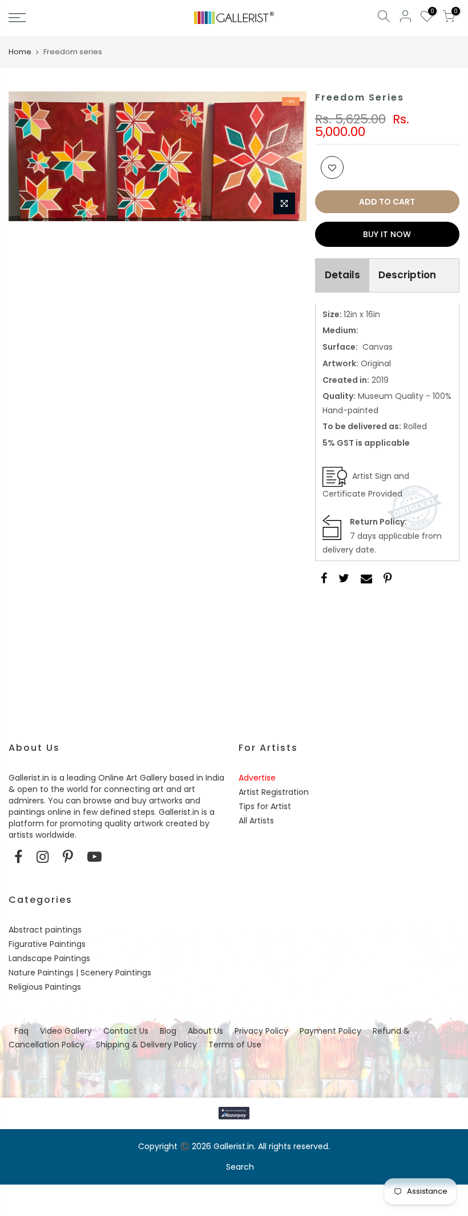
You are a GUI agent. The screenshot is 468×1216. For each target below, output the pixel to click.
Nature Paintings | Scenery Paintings (80, 972)
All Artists (256, 820)
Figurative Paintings (47, 944)
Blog (168, 1031)
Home (20, 52)
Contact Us (125, 1031)
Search (240, 1167)
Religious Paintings (45, 987)
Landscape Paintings (49, 958)
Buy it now (387, 234)
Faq (21, 1031)
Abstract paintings (45, 929)
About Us (205, 1031)
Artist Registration (274, 792)
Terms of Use (234, 1044)
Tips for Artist (265, 806)
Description (407, 275)
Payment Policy (330, 1031)
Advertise (257, 777)
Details (342, 275)
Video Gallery (66, 1031)
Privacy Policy (261, 1031)
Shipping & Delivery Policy (146, 1044)
